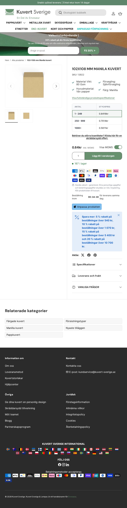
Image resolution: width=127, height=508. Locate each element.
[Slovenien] (68, 452)
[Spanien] (75, 452)
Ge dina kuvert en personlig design (25, 402)
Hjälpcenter (11, 384)
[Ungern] (107, 452)
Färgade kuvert (15, 321)
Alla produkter (18, 60)
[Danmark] (27, 449)
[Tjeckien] (88, 452)
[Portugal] (43, 452)
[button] (120, 13)
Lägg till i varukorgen (103, 156)
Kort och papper (62, 29)
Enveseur (72, 496)
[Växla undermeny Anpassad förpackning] (111, 29)
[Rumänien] (49, 452)
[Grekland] (59, 449)
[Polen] (36, 452)
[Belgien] (20, 449)
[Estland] (33, 449)
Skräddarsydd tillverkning (20, 408)
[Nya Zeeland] (24, 452)
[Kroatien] (97, 449)
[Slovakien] (62, 452)
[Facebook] (59, 464)
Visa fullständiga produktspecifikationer (93, 98)
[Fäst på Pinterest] (95, 255)
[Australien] (14, 449)
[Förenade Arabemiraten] (46, 449)
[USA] (100, 452)
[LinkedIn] (67, 464)
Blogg (8, 420)
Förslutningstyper (76, 321)
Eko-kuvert (39, 29)
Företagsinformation (78, 402)
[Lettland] (103, 449)
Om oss (9, 365)
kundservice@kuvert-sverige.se (97, 371)
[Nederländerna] (116, 449)
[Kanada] (91, 449)
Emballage (87, 22)
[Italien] (84, 449)
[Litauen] (110, 449)
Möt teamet (12, 414)
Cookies (71, 420)
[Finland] (40, 449)
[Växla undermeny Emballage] (96, 23)
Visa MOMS (106, 147)
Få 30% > (89, 50)
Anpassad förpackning (92, 29)
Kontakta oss (73, 365)
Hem (7, 60)
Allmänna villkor (75, 408)
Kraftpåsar (109, 22)
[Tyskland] (94, 452)
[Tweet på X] (83, 255)
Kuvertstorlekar (14, 378)
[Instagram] (63, 464)
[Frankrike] (52, 449)
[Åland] (8, 449)
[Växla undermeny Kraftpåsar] (119, 23)
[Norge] (17, 452)
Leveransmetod (14, 371)
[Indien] (72, 449)
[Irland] (78, 449)
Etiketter (21, 29)
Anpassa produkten (88, 206)
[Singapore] (56, 452)
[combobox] (80, 12)
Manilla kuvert (15, 327)
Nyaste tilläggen (75, 327)
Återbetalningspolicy (78, 426)
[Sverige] (81, 452)
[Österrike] (30, 452)
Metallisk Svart (40, 22)
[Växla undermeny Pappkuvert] (24, 23)
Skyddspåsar (63, 22)
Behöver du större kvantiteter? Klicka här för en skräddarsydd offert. (97, 136)
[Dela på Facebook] (89, 255)
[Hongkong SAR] (65, 449)
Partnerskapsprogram (18, 426)
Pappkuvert (14, 22)
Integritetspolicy (75, 414)
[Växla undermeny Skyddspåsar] (75, 23)
